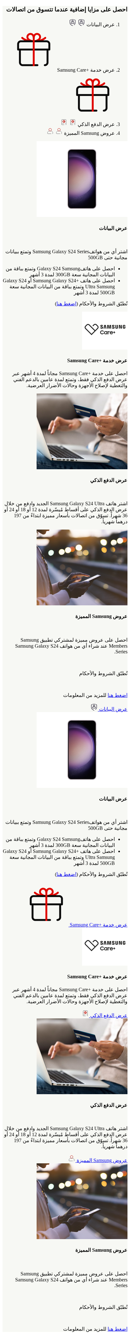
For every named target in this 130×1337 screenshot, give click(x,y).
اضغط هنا (66, 303)
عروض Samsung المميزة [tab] (89, 133)
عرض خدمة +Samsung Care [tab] (85, 70)
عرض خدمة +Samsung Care (97, 924)
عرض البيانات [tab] (100, 24)
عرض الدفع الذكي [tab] (95, 124)
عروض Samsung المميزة (101, 1160)
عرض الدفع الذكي (108, 1015)
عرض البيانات (112, 709)
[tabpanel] (65, 224)
